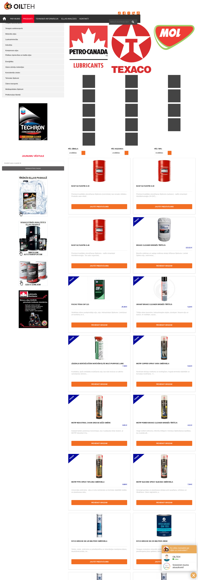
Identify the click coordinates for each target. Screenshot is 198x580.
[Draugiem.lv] (138, 13)
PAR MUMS (15, 19)
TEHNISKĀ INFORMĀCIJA (47, 19)
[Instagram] (128, 13)
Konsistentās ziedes (12, 73)
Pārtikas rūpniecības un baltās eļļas (18, 55)
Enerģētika (9, 62)
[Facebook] (124, 13)
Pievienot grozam (164, 266)
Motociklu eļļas (10, 34)
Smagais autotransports (14, 28)
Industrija (8, 45)
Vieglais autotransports (13, 23)
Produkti (28, 19)
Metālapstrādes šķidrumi (14, 89)
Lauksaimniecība (11, 39)
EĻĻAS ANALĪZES (69, 19)
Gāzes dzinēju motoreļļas (14, 67)
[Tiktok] (119, 13)
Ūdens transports (11, 84)
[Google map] (133, 13)
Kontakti (84, 19)
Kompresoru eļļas (11, 51)
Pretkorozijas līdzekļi (12, 95)
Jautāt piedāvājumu (99, 207)
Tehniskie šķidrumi (12, 78)
